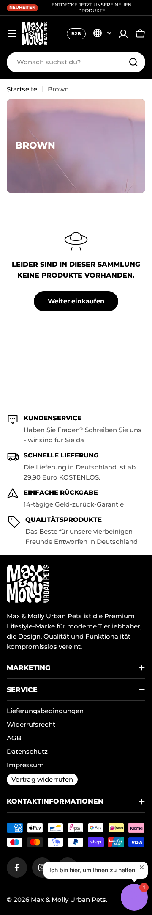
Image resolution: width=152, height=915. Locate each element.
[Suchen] (133, 62)
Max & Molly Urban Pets (68, 900)
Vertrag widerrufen (42, 779)
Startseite (22, 89)
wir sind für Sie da (56, 440)
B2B (76, 33)
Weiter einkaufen (76, 301)
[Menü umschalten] (12, 34)
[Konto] (123, 34)
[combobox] (76, 62)
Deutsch (102, 33)
